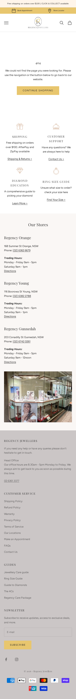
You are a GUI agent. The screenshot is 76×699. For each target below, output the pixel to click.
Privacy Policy (12, 520)
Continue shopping (38, 90)
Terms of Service (14, 526)
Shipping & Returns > (19, 158)
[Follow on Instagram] (17, 659)
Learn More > (20, 203)
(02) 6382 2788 (22, 295)
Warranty (9, 513)
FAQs (7, 545)
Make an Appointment (17, 539)
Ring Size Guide (13, 578)
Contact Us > (56, 159)
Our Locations (12, 532)
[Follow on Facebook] (6, 659)
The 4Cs (9, 591)
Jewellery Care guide (16, 572)
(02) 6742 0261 (21, 341)
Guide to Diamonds (15, 585)
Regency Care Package (17, 597)
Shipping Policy (13, 501)
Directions (10, 270)
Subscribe (18, 644)
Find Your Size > (56, 199)
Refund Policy (12, 507)
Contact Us (10, 551)
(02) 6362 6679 (21, 250)
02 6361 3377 (11, 480)
